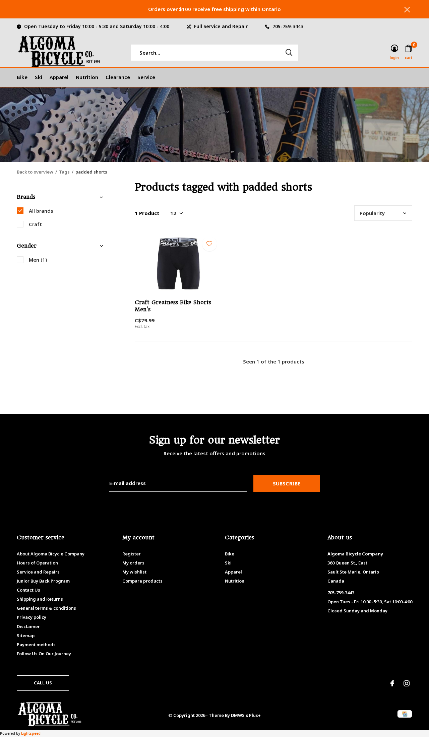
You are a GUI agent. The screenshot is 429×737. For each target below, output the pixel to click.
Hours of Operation (37, 563)
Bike (22, 77)
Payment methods (36, 645)
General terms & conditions (46, 608)
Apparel (59, 77)
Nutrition (87, 77)
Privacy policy (31, 617)
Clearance (118, 77)
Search (289, 52)
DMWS (238, 715)
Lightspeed (31, 733)
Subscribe (287, 483)
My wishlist (134, 572)
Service (146, 77)
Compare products (142, 581)
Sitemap (26, 635)
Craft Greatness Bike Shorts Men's (173, 306)
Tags (64, 172)
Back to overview (35, 172)
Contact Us (28, 590)
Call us (43, 683)
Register (131, 554)
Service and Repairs (38, 572)
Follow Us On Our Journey (44, 654)
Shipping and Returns (40, 599)
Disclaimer (28, 626)
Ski (38, 77)
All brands (41, 210)
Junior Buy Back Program (43, 581)
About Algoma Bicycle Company (50, 554)
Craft (35, 224)
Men (38, 259)
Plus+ (255, 715)
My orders (133, 563)
